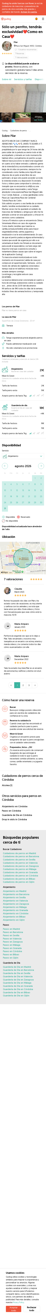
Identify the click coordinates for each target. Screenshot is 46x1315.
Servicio (5, 450)
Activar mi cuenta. (29, 12)
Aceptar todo (14, 1309)
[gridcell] (35, 478)
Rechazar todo (31, 1309)
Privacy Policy (18, 1302)
